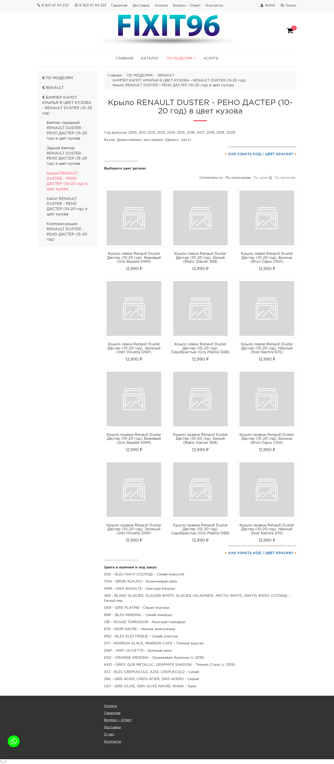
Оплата (161, 5)
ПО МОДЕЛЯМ (59, 78)
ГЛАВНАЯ (124, 58)
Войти (270, 5)
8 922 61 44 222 (55, 5)
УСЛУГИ (210, 58)
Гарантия (119, 5)
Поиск (291, 5)
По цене (261, 177)
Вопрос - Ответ (187, 5)
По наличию (284, 177)
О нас (109, 734)
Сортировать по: (211, 178)
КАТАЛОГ (150, 58)
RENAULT (54, 88)
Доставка (141, 5)
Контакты (214, 5)
